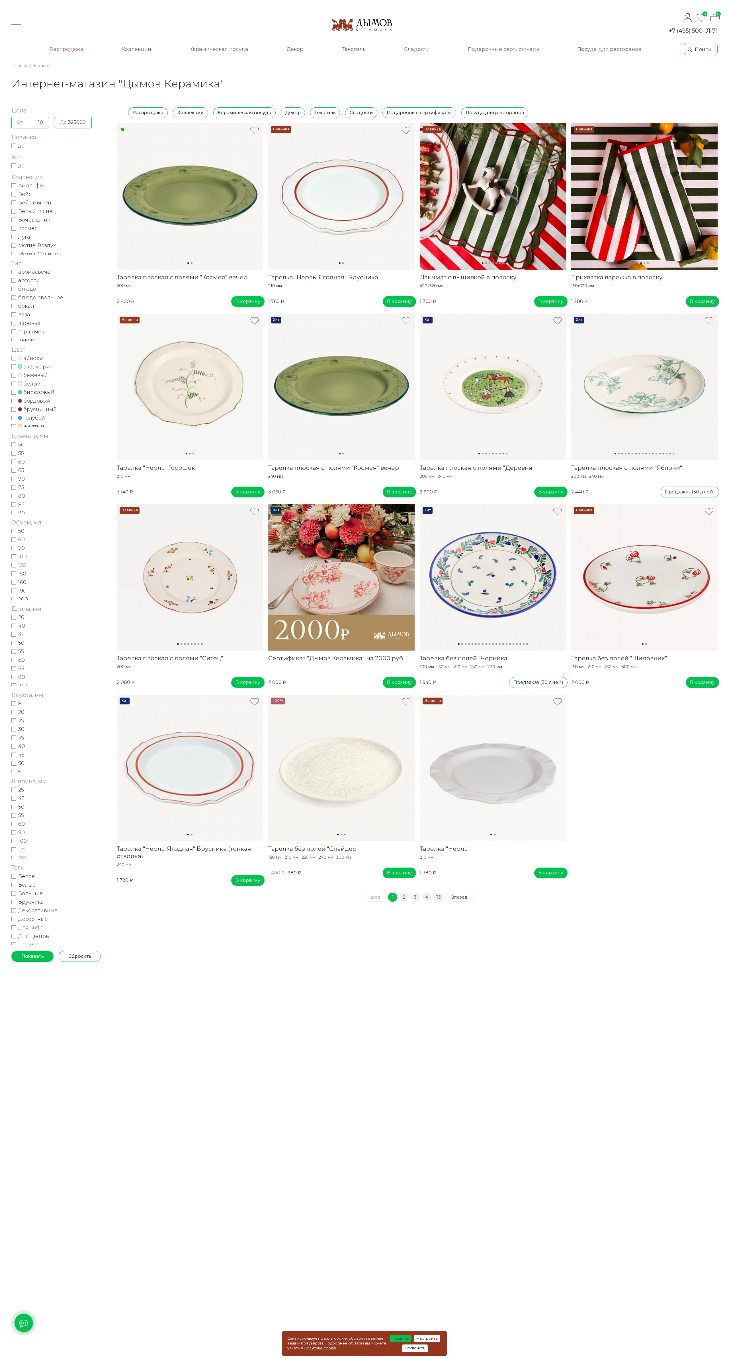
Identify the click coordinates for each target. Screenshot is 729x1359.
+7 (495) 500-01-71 (693, 30)
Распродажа (147, 112)
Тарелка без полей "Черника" (465, 658)
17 (670, 453)
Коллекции (190, 112)
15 (663, 453)
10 (646, 453)
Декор (293, 112)
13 (656, 453)
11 (649, 453)
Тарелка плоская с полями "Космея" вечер (182, 277)
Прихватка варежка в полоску (617, 277)
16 (666, 453)
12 (653, 453)
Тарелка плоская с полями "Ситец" (170, 658)
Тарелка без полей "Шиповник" (619, 658)
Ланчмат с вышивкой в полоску (468, 277)
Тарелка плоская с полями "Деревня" (477, 467)
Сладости (361, 112)
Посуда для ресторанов (495, 112)
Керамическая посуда (244, 112)
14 (660, 453)
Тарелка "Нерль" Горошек (156, 467)
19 (520, 644)
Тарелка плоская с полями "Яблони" (626, 467)
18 (673, 453)
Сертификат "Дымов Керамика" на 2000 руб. (336, 658)
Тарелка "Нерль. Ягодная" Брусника (323, 277)
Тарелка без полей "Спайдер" (313, 848)
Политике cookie (320, 1348)
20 (524, 644)
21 (527, 644)
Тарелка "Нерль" (445, 848)
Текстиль (325, 112)
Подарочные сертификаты (419, 112)
